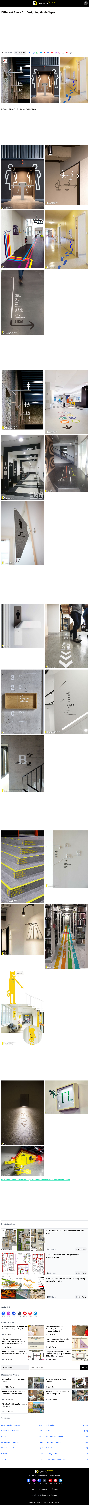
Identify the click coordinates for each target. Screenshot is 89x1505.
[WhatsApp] (37, 53)
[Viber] (56, 53)
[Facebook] (30, 53)
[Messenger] (33, 53)
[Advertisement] (44, 32)
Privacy (32, 1489)
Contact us (43, 1489)
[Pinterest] (44, 53)
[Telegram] (41, 53)
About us (55, 1489)
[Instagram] (59, 53)
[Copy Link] (71, 53)
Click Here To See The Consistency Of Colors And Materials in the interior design (35, 1179)
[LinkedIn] (48, 53)
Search (84, 1367)
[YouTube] (52, 53)
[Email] (67, 53)
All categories (8, 1367)
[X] (63, 53)
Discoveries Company (49, 1495)
